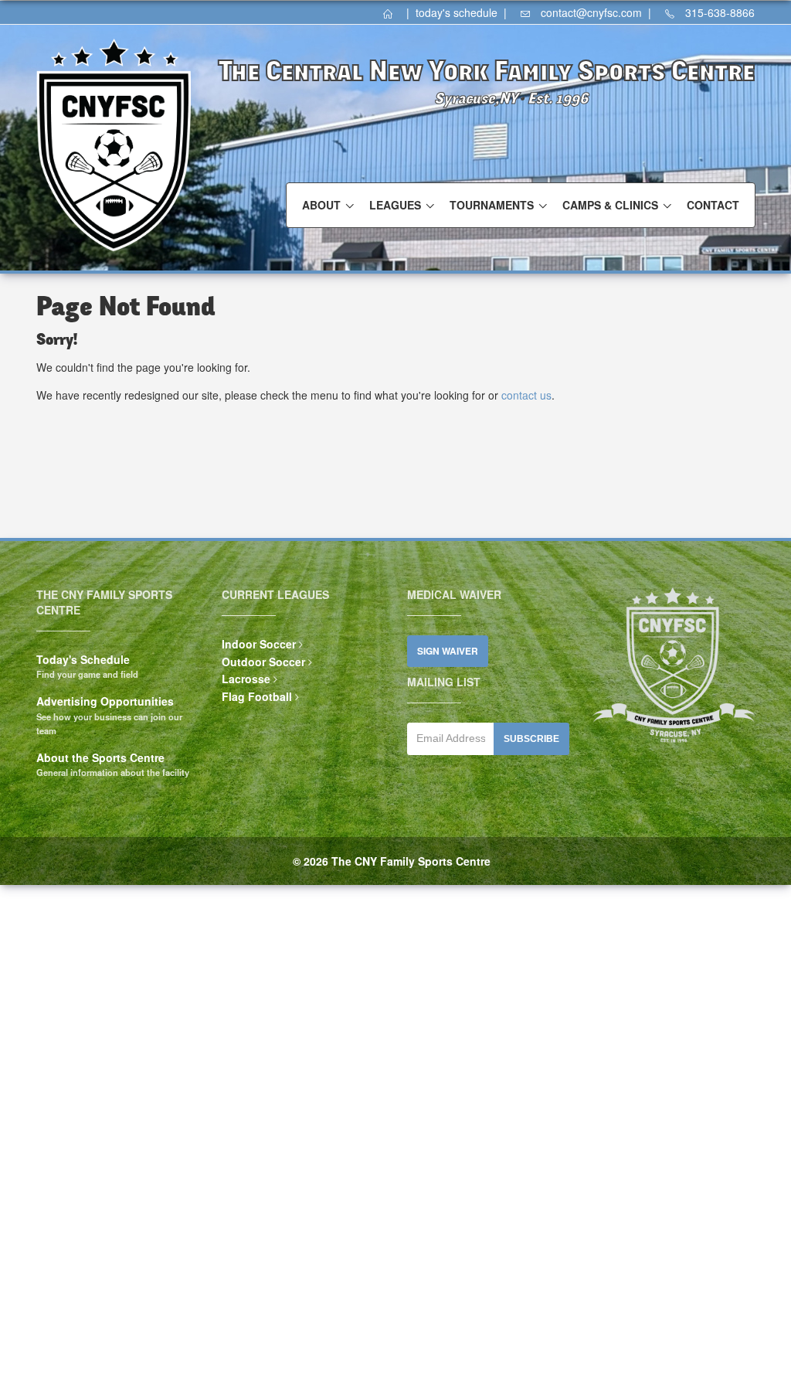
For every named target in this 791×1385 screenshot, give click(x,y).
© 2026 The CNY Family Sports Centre (392, 861)
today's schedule (456, 12)
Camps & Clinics (610, 205)
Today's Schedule (83, 659)
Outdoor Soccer (263, 661)
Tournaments (492, 205)
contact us (526, 395)
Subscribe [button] (531, 738)
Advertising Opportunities (105, 701)
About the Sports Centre (100, 757)
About (321, 205)
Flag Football (257, 696)
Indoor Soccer (259, 644)
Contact (713, 205)
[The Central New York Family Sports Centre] (393, 12)
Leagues (395, 205)
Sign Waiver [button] (447, 651)
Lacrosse (246, 678)
